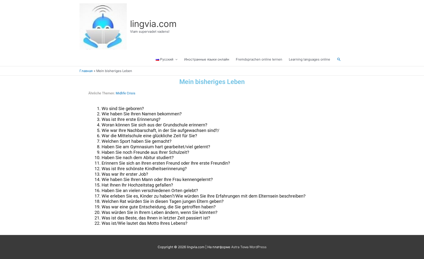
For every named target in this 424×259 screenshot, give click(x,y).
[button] (339, 59)
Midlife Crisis (125, 93)
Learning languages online (309, 59)
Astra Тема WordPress (249, 247)
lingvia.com (153, 23)
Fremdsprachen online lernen (259, 59)
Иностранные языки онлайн (206, 59)
